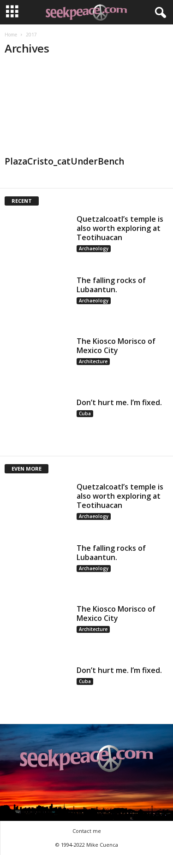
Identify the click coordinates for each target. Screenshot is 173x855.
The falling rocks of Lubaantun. (111, 285)
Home (11, 34)
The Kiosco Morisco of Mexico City (116, 345)
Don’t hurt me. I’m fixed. (119, 402)
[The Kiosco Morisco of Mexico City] (37, 361)
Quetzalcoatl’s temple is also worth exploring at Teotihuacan (120, 228)
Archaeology (93, 248)
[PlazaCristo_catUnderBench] (86, 108)
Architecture (93, 361)
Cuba (85, 413)
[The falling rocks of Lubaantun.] (37, 300)
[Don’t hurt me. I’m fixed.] (37, 422)
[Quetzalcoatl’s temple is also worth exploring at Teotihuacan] (37, 239)
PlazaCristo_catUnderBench (64, 161)
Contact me (86, 830)
